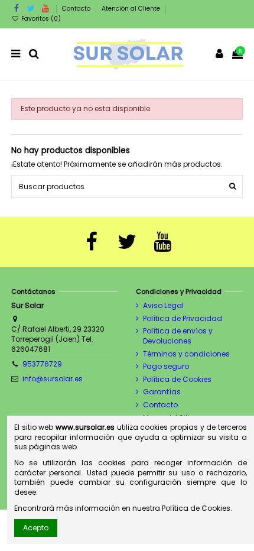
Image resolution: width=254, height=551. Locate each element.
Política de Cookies (177, 379)
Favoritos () (39, 18)
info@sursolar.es (52, 379)
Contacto (77, 8)
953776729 (42, 364)
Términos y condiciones (186, 354)
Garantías (162, 392)
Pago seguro (166, 366)
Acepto (35, 528)
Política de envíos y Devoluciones (178, 336)
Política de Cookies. (197, 508)
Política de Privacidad (182, 318)
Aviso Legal (163, 305)
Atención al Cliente (131, 8)
